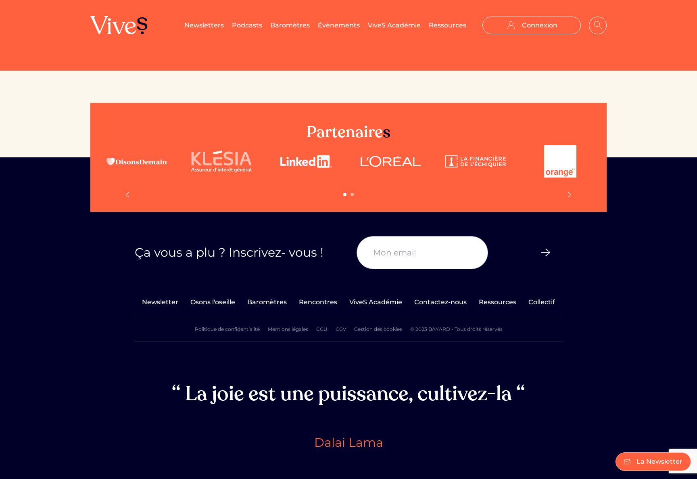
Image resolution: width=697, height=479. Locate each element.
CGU (322, 329)
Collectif (541, 302)
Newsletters (204, 25)
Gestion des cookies (378, 329)
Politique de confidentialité (227, 329)
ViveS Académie (394, 25)
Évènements (339, 25)
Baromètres (290, 25)
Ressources (447, 25)
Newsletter (160, 302)
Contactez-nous (440, 302)
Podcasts (247, 25)
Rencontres (318, 302)
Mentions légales (288, 329)
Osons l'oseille (212, 302)
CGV (341, 329)
